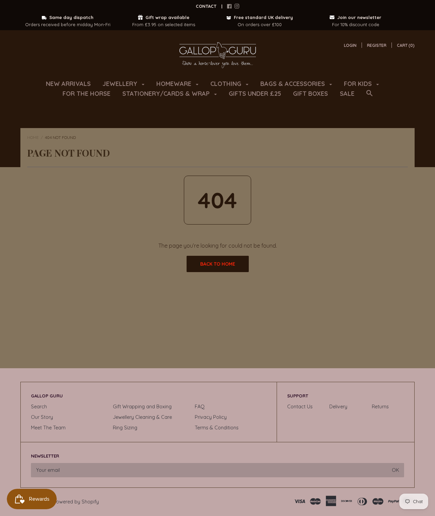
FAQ (200, 407)
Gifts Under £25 (255, 93)
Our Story (42, 417)
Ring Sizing (125, 428)
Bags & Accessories (293, 84)
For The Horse (86, 93)
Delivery (338, 407)
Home (33, 137)
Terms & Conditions (217, 428)
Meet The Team (48, 428)
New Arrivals (68, 84)
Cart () (406, 45)
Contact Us (300, 407)
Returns (380, 407)
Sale (347, 93)
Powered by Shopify (76, 502)
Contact (206, 6)
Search (39, 407)
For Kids (358, 84)
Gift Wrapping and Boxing (142, 407)
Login (350, 45)
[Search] (369, 96)
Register (376, 45)
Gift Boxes (310, 93)
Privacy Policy (211, 417)
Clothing (226, 84)
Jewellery (121, 84)
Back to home (217, 264)
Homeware (174, 84)
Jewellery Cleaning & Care (142, 417)
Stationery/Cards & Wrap (166, 93)
